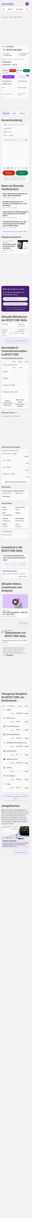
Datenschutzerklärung (19, 309)
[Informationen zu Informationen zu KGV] (6, 372)
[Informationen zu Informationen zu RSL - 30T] (9, 460)
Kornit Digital (10, 776)
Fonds (7, 564)
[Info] (5, 135)
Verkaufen (12, 70)
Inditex (8, 710)
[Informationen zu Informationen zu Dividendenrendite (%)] (16, 392)
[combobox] (15, 140)
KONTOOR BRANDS (13, 734)
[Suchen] (26, 140)
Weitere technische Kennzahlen (15, 482)
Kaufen (26, 70)
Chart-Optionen (7, 128)
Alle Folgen (23, 623)
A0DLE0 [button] (7, 53)
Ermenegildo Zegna (12, 726)
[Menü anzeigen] (3, 9)
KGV (3, 87)
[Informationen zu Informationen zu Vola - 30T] (9, 467)
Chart (14, 113)
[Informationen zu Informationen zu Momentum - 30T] (13, 474)
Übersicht (6, 113)
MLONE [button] (23, 55)
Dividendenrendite (22, 81)
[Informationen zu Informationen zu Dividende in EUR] (13, 385)
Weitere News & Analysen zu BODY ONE (14, 231)
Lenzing (9, 767)
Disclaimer (9, 655)
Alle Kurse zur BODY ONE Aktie (16, 341)
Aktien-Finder (22, 576)
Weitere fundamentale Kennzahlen (7, 403)
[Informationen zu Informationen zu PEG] (6, 378)
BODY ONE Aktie (18, 17)
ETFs (14, 564)
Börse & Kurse (4, 17)
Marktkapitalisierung (7, 81)
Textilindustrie (10, 46)
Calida (8, 784)
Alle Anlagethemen (20, 852)
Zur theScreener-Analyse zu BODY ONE (15, 797)
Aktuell (10, 9)
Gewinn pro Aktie (22, 87)
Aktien (11, 17)
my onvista (19, 9)
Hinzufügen (8, 77)
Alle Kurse (22, 113)
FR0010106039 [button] (24, 53)
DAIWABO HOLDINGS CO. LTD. (16, 743)
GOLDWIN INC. (11, 751)
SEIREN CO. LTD (11, 759)
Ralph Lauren (10, 718)
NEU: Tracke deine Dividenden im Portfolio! (20, 403)
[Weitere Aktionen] (27, 330)
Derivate (23, 564)
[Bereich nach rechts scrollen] (27, 113)
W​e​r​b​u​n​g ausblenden (22, 30)
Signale (23, 77)
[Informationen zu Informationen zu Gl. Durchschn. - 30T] (15, 454)
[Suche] (27, 9)
